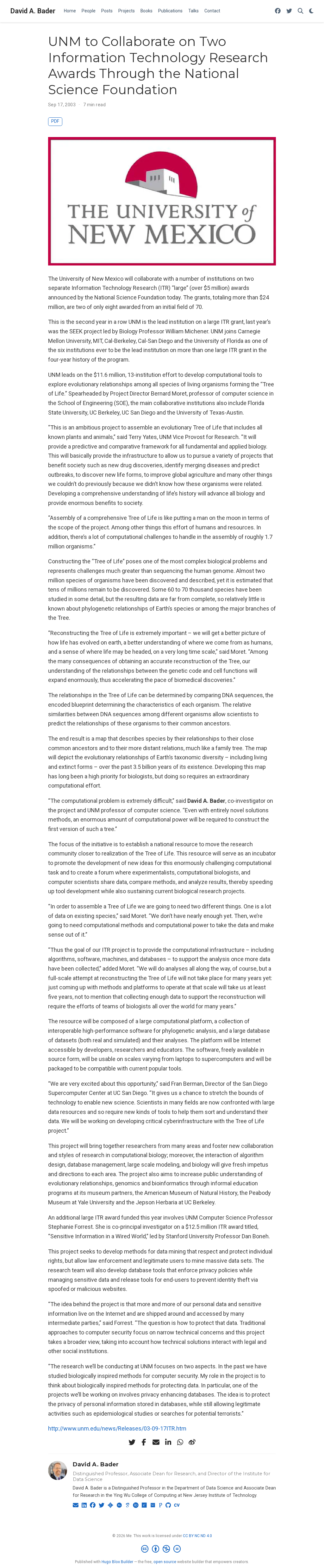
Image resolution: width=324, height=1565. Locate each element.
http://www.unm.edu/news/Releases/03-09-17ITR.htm (117, 1428)
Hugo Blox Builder (117, 1562)
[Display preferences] (311, 11)
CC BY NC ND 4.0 (197, 1536)
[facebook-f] (144, 1442)
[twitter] (132, 1442)
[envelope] (156, 1442)
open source (164, 1562)
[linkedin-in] (168, 1442)
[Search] (300, 11)
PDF (55, 121)
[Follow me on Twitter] (289, 11)
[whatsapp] (180, 1442)
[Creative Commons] (162, 1549)
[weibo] (192, 1442)
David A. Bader (32, 11)
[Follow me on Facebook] (278, 11)
